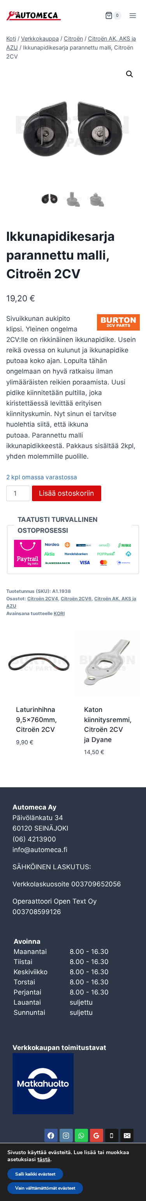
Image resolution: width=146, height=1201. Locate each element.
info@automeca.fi (39, 850)
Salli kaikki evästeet (35, 1174)
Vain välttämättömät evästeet (45, 1188)
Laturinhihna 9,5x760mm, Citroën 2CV (36, 719)
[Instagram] (66, 1135)
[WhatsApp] (81, 1135)
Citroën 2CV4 (42, 598)
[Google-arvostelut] (96, 1135)
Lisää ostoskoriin (66, 493)
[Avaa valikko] (132, 15)
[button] (130, 74)
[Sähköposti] (127, 1135)
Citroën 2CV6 (76, 598)
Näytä (26, 765)
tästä (43, 1159)
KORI (59, 613)
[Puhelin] (111, 1135)
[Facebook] (51, 1135)
